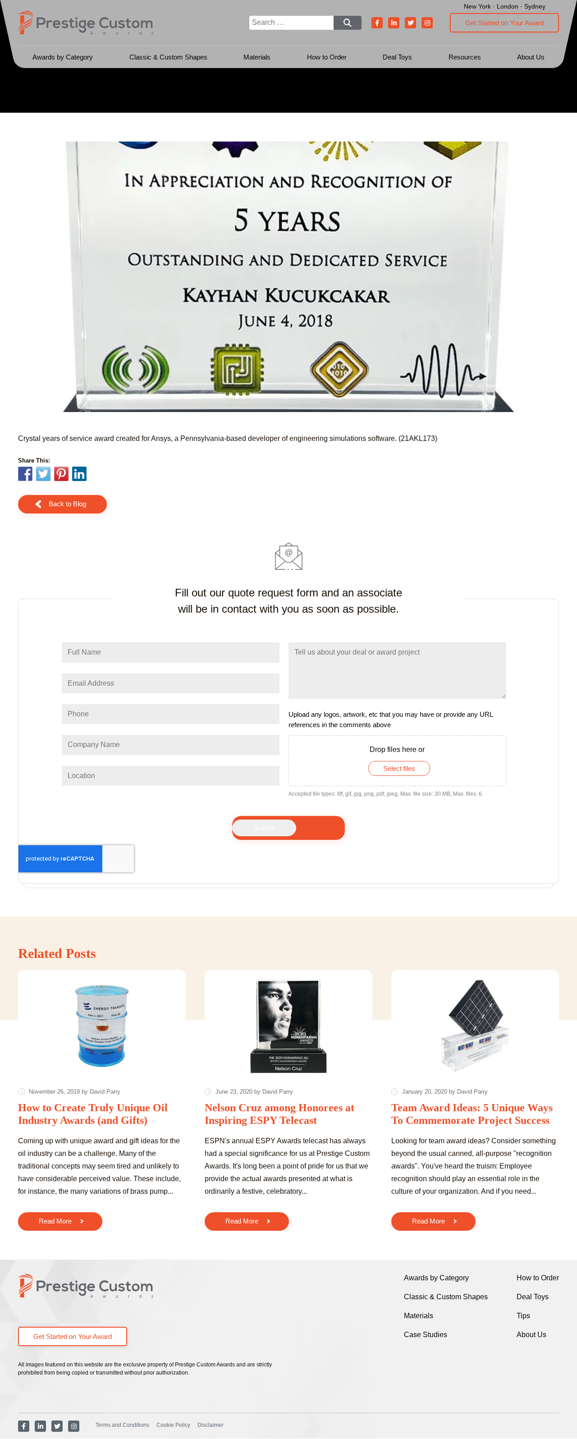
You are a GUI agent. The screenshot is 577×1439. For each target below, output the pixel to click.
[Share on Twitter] (43, 475)
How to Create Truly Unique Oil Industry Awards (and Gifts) (93, 1114)
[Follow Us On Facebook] (377, 22)
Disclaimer (210, 1425)
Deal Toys (397, 57)
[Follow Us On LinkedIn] (393, 22)
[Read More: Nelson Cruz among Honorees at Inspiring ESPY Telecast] (288, 1026)
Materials (256, 57)
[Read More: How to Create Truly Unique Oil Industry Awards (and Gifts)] (102, 1026)
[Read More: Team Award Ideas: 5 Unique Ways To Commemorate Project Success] (475, 1026)
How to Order (327, 57)
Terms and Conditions (122, 1425)
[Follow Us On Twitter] (410, 22)
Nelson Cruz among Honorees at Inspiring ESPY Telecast (279, 1114)
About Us (531, 57)
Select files (399, 768)
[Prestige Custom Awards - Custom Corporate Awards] (85, 23)
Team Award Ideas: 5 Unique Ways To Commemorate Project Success (472, 1114)
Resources (465, 57)
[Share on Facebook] (25, 475)
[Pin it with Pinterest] (61, 475)
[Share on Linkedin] (79, 474)
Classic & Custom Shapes (168, 57)
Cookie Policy (173, 1425)
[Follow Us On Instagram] (427, 22)
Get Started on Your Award (504, 23)
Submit (264, 828)
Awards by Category (62, 57)
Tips (523, 1316)
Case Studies (425, 1334)
